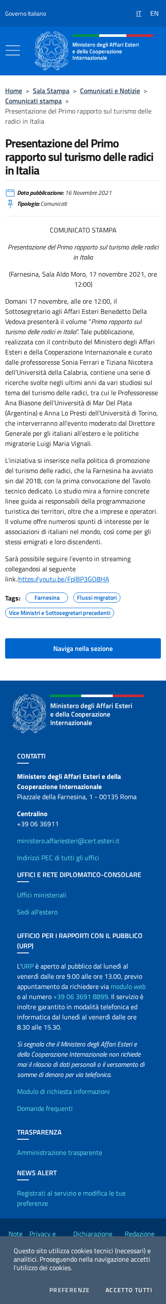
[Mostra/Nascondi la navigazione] (12, 50)
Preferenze (69, 1290)
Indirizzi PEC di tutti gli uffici (58, 858)
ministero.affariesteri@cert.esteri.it (68, 841)
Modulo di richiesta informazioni (63, 1091)
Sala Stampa (51, 91)
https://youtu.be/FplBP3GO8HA (63, 579)
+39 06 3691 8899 (80, 996)
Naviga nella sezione (83, 648)
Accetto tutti (129, 1290)
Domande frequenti (45, 1108)
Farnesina (47, 596)
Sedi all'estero (37, 912)
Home (13, 91)
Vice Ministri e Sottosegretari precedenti (59, 611)
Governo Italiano (25, 13)
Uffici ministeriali (41, 895)
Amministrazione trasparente (59, 1152)
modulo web (128, 986)
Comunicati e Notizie (110, 91)
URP (27, 966)
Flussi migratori (97, 596)
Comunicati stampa (33, 101)
